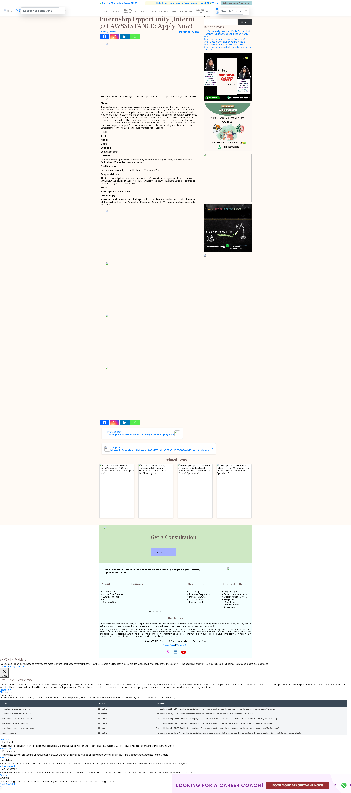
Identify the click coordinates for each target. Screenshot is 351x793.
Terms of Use (182, 641)
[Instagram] (114, 36)
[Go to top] (0, 782)
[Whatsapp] (135, 36)
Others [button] (3, 771)
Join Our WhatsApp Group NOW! (120, 3)
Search (207, 16)
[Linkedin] (125, 36)
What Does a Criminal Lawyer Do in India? (225, 41)
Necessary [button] (5, 686)
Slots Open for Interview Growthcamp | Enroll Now (184, 3)
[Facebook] (104, 36)
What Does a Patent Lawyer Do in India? (224, 44)
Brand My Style (199, 637)
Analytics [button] (4, 753)
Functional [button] (5, 735)
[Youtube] (183, 648)
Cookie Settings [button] (8, 662)
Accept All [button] (22, 662)
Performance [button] (6, 744)
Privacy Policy (168, 641)
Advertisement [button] (7, 762)
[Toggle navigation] (67, 10)
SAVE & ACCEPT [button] (8, 780)
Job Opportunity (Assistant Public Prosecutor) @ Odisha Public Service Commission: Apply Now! (227, 34)
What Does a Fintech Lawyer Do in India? (224, 39)
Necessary (7, 688)
